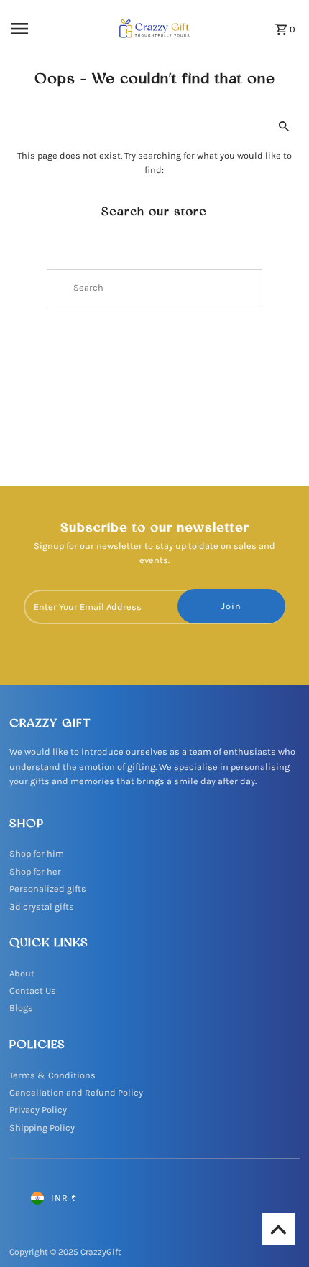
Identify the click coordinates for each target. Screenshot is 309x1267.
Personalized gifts (47, 888)
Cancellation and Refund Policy (76, 1092)
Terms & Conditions (52, 1075)
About (21, 973)
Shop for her (35, 871)
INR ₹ (64, 1197)
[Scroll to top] (278, 1229)
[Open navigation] (42, 29)
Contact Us (32, 990)
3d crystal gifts (41, 906)
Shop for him (36, 853)
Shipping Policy (42, 1127)
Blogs (21, 1007)
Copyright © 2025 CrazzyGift (65, 1252)
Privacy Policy (38, 1109)
